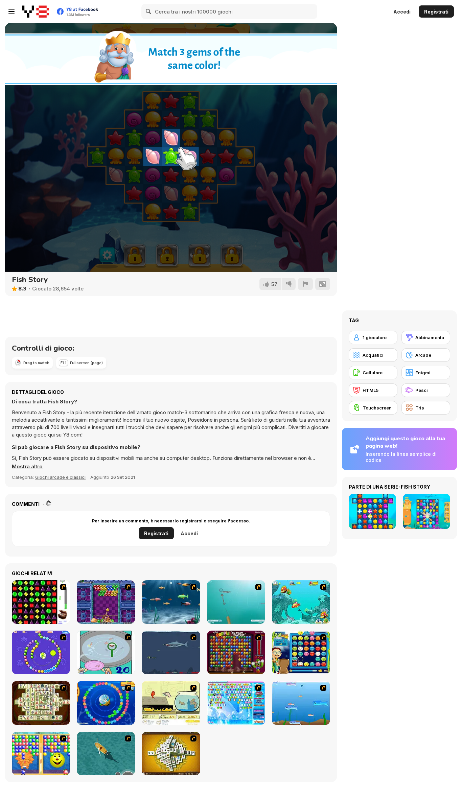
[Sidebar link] (11, 11)
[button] (27, 466)
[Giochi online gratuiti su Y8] (35, 11)
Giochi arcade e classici (60, 477)
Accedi (402, 12)
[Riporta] (305, 284)
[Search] (148, 11)
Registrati (436, 12)
